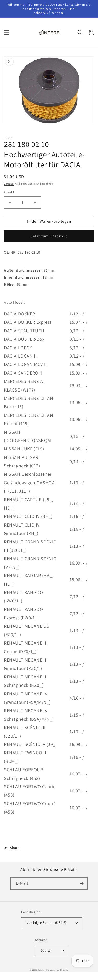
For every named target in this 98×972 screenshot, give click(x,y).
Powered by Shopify (57, 969)
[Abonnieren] (81, 883)
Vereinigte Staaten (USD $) (46, 922)
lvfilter (42, 969)
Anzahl (9, 192)
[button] (6, 32)
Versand (9, 183)
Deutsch (47, 950)
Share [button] (15, 847)
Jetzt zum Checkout (49, 236)
